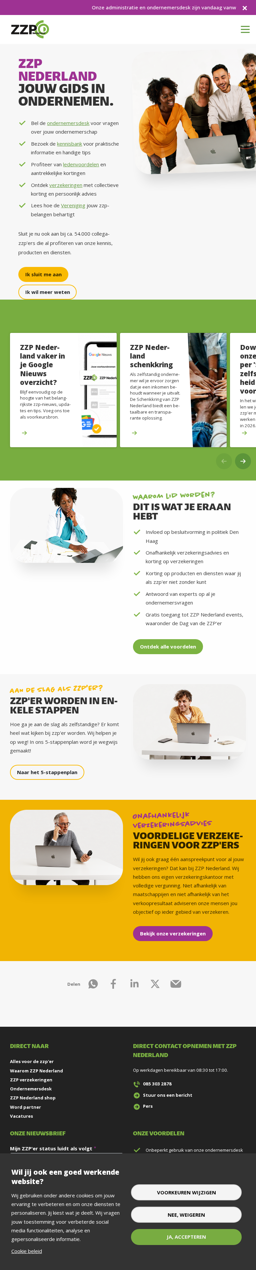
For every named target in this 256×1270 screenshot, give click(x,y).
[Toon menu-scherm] (245, 29)
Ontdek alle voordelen (168, 646)
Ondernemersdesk (31, 1089)
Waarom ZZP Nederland (36, 1071)
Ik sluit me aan (43, 274)
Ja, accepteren (186, 1236)
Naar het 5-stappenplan (47, 772)
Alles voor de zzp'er (32, 1061)
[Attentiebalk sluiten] (245, 7)
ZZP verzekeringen (31, 1080)
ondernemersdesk (68, 123)
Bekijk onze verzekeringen (173, 933)
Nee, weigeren (186, 1214)
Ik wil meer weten (47, 292)
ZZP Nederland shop (33, 1098)
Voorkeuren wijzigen (186, 1192)
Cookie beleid (26, 1251)
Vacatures (21, 1116)
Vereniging (73, 205)
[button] (243, 461)
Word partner (25, 1107)
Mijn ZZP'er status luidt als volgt (51, 1148)
